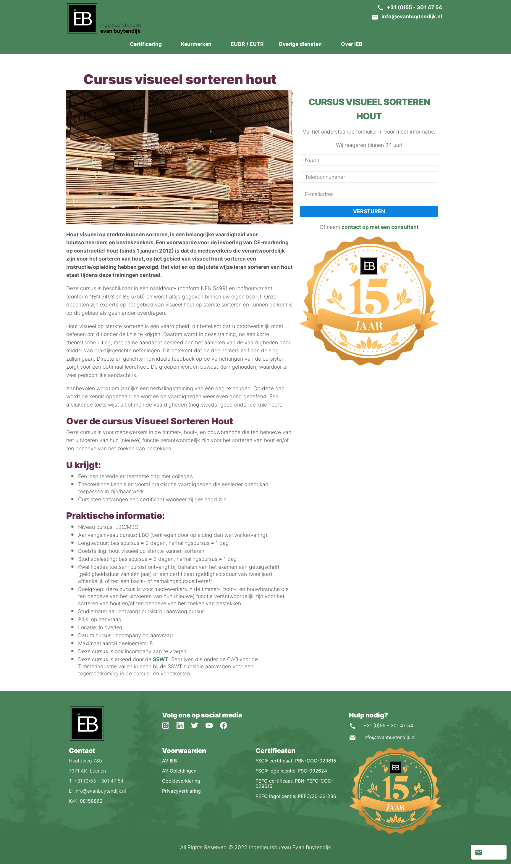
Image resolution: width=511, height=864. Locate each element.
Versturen (369, 211)
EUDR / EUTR (247, 44)
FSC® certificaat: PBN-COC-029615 (296, 761)
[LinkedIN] (184, 725)
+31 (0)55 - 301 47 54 (414, 7)
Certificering (146, 44)
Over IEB (352, 44)
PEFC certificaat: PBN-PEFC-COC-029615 (294, 783)
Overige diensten (300, 44)
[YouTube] (213, 725)
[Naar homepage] (86, 739)
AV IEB (169, 761)
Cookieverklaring (181, 781)
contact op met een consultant (380, 227)
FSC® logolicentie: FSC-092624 (291, 771)
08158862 (91, 801)
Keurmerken (196, 44)
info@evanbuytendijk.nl (411, 16)
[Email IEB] (478, 852)
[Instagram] (169, 725)
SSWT (160, 659)
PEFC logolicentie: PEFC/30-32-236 (296, 796)
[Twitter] (198, 725)
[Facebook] (226, 725)
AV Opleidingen (179, 771)
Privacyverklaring (181, 791)
